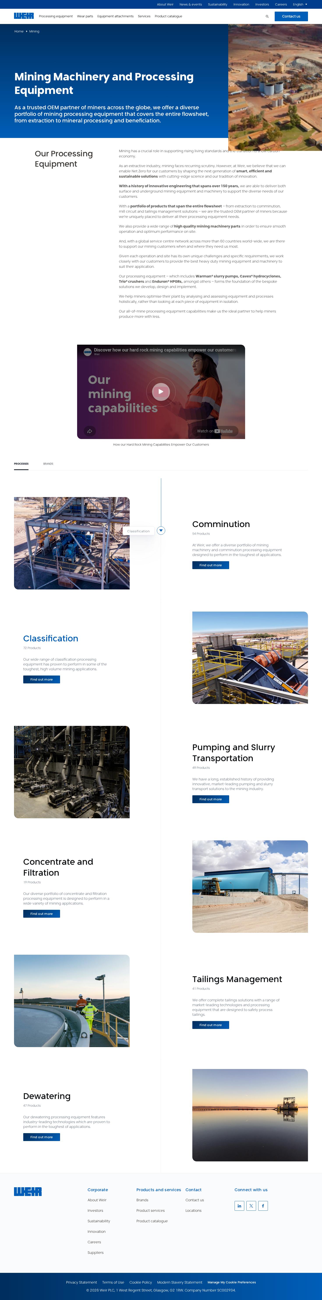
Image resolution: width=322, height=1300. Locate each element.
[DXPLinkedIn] (239, 1206)
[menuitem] (165, 4)
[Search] (267, 16)
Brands (48, 464)
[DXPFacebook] (263, 1206)
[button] (306, 4)
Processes (21, 464)
